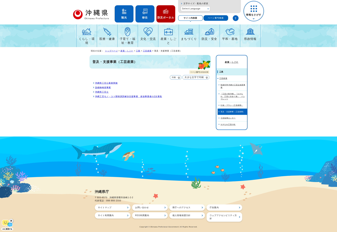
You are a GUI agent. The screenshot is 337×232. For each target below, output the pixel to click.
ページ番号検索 (216, 18)
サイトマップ (104, 207)
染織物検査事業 (103, 87)
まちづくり (189, 39)
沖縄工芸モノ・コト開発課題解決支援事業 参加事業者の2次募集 (128, 96)
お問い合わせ (142, 207)
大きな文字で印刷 (194, 77)
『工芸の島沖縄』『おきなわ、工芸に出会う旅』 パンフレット (233, 96)
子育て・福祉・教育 (127, 40)
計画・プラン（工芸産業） (232, 105)
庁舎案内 (214, 207)
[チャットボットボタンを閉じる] (11, 221)
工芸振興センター (228, 118)
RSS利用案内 (142, 215)
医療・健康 (107, 39)
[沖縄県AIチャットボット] (7, 225)
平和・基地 (230, 39)
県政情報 (250, 39)
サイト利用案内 (106, 215)
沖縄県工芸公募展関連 (106, 83)
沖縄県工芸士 (102, 92)
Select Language (191, 8)
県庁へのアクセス (181, 207)
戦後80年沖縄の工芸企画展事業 (233, 86)
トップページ (111, 51)
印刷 (174, 77)
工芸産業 (147, 51)
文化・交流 (148, 39)
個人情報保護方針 (181, 215)
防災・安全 (209, 39)
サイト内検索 (190, 18)
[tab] (190, 18)
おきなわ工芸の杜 (228, 124)
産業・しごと (168, 40)
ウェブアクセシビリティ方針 (223, 217)
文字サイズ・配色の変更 (195, 3)
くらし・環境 (87, 40)
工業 (138, 51)
